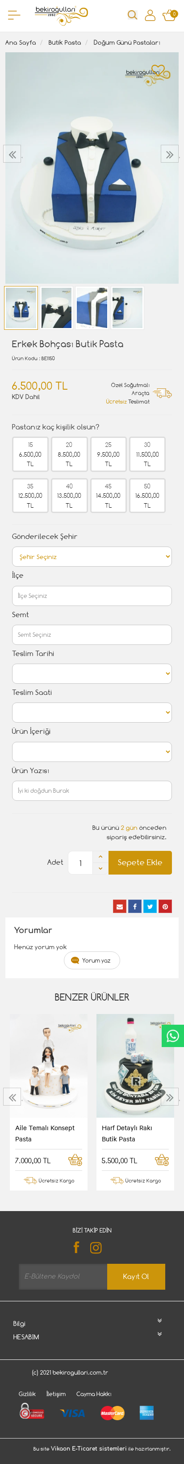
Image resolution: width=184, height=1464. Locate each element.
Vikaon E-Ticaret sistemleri (89, 1449)
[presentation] (13, 154)
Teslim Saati (32, 692)
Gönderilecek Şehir (45, 536)
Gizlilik (27, 1393)
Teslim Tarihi (33, 653)
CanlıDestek (173, 1036)
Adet (55, 862)
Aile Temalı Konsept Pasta (45, 1133)
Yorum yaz (96, 960)
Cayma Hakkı (94, 1393)
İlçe (18, 575)
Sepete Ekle (140, 862)
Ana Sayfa (20, 42)
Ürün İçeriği (31, 731)
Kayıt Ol (136, 1276)
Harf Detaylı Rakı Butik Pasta (127, 1133)
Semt (20, 614)
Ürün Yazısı (30, 770)
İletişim (56, 1393)
